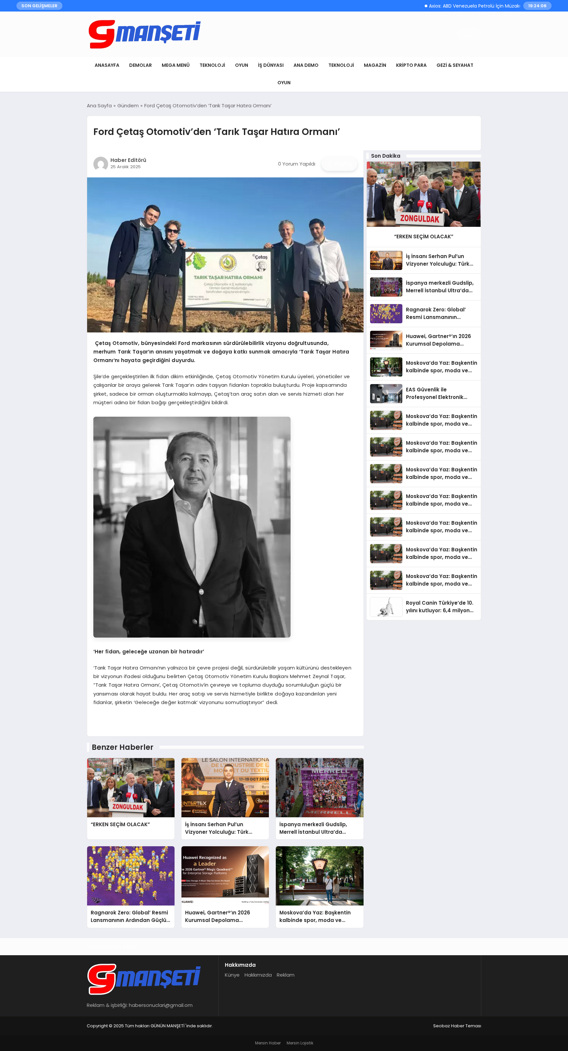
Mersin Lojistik (300, 1043)
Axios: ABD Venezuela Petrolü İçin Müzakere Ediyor (456, 6)
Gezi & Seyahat (455, 65)
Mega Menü (176, 65)
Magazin (375, 65)
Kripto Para (411, 65)
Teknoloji (212, 65)
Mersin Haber (268, 1043)
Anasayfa (107, 65)
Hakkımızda (258, 974)
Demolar (140, 65)
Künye (232, 974)
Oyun (241, 65)
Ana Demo (306, 65)
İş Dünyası (271, 65)
